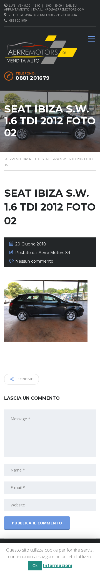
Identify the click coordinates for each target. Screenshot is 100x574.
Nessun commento (34, 261)
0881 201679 (18, 20)
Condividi (25, 379)
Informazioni (57, 565)
